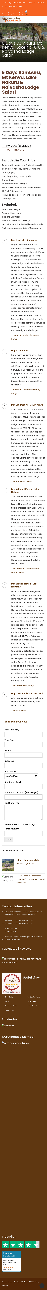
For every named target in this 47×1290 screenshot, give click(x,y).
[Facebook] (4, 13)
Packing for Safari (33, 997)
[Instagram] (10, 13)
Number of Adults (13, 782)
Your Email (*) (12, 740)
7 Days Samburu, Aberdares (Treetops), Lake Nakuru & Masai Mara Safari (31, 879)
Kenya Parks (31, 1001)
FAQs (7, 1001)
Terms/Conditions (34, 1006)
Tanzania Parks (11, 1006)
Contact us (9, 1010)
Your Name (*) (12, 729)
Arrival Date (10, 771)
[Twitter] (15, 13)
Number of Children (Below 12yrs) (21, 792)
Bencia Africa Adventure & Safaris (11, 969)
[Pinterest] (21, 13)
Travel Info (9, 997)
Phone (8, 750)
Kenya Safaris (9, 38)
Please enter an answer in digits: (21, 824)
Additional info (12, 803)
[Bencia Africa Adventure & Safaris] (12, 19)
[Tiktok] (26, 12)
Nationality (10, 761)
